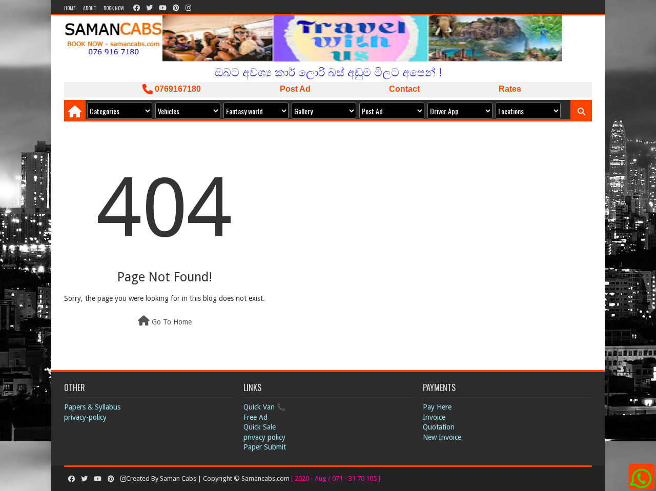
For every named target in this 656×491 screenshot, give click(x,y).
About (89, 8)
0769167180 (177, 89)
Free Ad (255, 417)
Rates (510, 89)
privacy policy (264, 437)
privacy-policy (85, 417)
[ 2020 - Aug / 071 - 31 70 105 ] (335, 478)
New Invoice (442, 437)
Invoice (434, 417)
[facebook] (136, 8)
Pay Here (437, 407)
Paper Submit (264, 447)
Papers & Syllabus (92, 407)
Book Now (114, 8)
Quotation (439, 427)
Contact (404, 89)
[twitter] (149, 8)
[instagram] (187, 8)
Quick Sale (259, 427)
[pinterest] (176, 8)
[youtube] (163, 8)
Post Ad (295, 89)
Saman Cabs (179, 478)
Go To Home (171, 322)
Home (69, 8)
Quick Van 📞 (264, 407)
